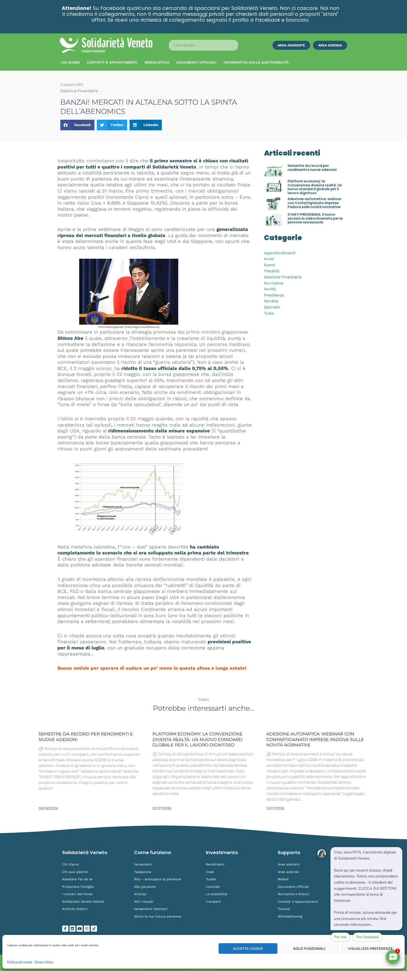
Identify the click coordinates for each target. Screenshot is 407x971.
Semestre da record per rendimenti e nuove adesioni (312, 167)
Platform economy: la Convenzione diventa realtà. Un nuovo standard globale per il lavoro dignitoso (315, 187)
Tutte (269, 313)
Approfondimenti (279, 253)
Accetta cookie (248, 948)
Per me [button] (340, 937)
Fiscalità (271, 271)
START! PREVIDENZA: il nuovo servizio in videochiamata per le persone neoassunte (315, 218)
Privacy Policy (44, 961)
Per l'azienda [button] (367, 937)
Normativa (273, 283)
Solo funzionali (309, 948)
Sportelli (272, 307)
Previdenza (274, 295)
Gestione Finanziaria (282, 277)
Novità (270, 289)
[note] (366, 888)
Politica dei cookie (19, 961)
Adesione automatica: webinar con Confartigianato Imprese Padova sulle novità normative (315, 203)
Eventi (269, 265)
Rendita (271, 301)
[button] (77, 125)
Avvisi (269, 259)
